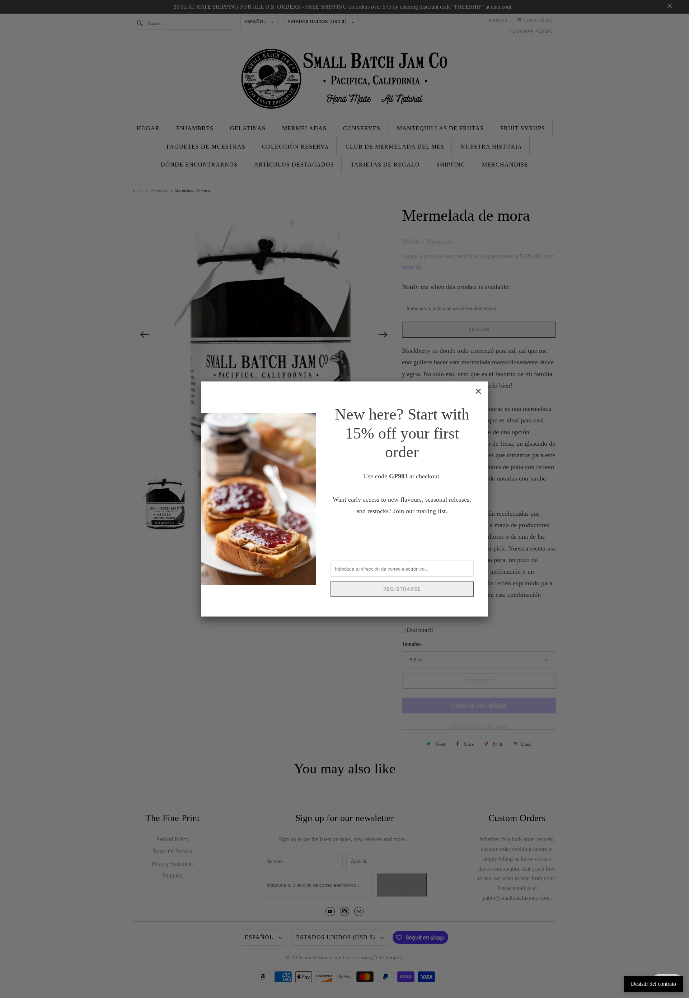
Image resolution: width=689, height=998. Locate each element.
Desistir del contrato (653, 984)
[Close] (478, 391)
